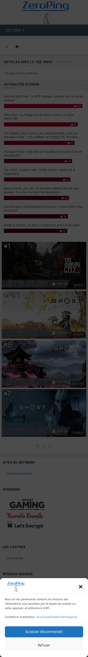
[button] (80, 586)
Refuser (44, 645)
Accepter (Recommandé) (44, 631)
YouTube (43, 617)
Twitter (56, 617)
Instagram (69, 617)
